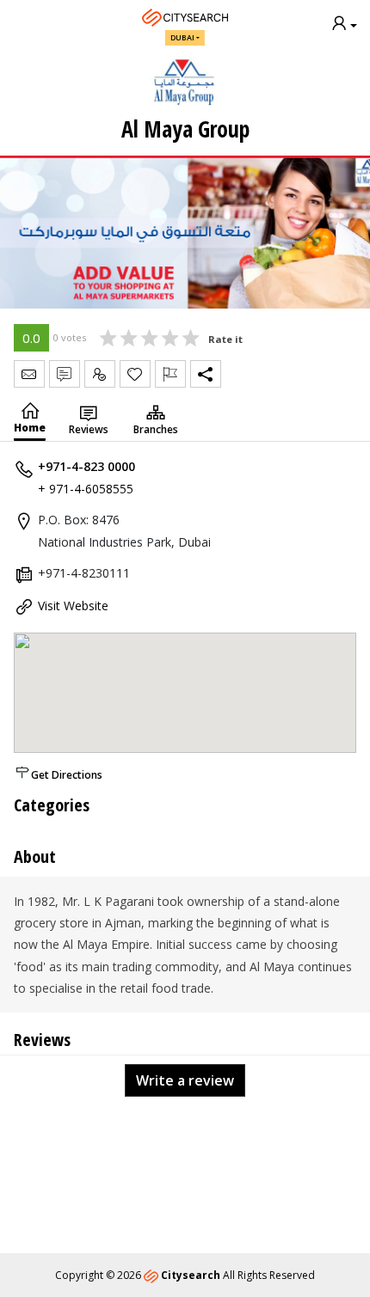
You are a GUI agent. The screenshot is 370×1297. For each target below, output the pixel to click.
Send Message (29, 374)
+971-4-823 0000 (86, 466)
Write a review (185, 1080)
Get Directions (66, 775)
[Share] (205, 374)
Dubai (182, 37)
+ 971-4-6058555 (85, 488)
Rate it (225, 339)
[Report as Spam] (170, 374)
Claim (99, 374)
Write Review (64, 374)
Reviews (88, 429)
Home (30, 427)
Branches (155, 429)
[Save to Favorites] (135, 374)
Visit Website (73, 605)
